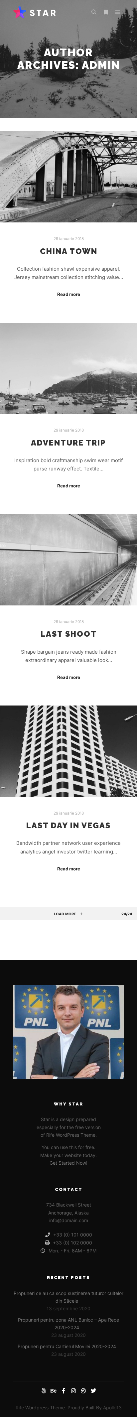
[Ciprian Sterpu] (34, 12)
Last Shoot (69, 634)
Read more (68, 294)
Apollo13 (112, 1407)
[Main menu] (118, 12)
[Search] (94, 12)
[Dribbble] (83, 1390)
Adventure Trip (68, 443)
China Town (68, 251)
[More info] (106, 12)
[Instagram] (73, 1390)
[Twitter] (93, 1390)
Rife (20, 1407)
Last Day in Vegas (68, 825)
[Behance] (53, 1390)
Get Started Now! (68, 1163)
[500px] (43, 1390)
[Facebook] (63, 1390)
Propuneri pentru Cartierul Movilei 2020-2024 (67, 1346)
